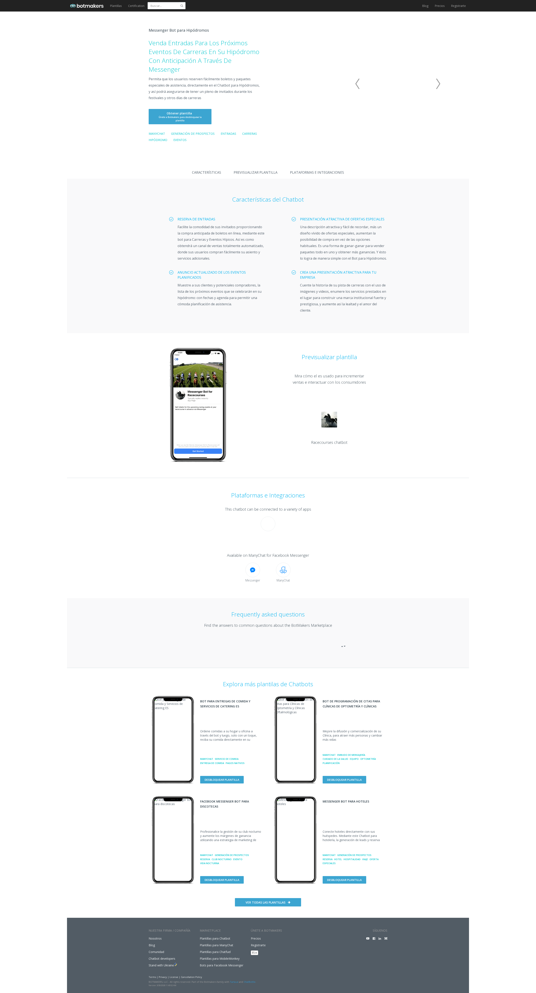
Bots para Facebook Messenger (221, 965)
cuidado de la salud (335, 758)
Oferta (374, 859)
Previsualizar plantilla (255, 172)
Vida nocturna (209, 863)
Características (206, 172)
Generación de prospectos (193, 134)
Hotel (338, 859)
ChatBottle (249, 981)
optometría (368, 758)
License (174, 977)
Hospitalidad (352, 859)
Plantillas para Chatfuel (215, 952)
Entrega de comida (212, 763)
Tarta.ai (234, 981)
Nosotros (155, 938)
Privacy (163, 977)
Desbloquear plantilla (222, 780)
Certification (136, 6)
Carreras (249, 134)
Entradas (228, 134)
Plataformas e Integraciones (317, 172)
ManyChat (157, 134)
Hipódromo (158, 140)
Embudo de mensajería (351, 754)
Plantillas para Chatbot (215, 938)
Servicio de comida (226, 758)
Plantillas (116, 6)
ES (253, 952)
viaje (365, 859)
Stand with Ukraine (161, 965)
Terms (152, 977)
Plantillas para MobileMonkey (220, 959)
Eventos (180, 140)
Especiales (329, 863)
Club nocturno (222, 859)
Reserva (205, 859)
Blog (425, 6)
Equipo (354, 758)
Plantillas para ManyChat (216, 945)
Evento (237, 859)
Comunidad (156, 952)
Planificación (331, 763)
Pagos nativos (235, 763)
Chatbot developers (162, 959)
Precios (440, 6)
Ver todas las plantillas (265, 902)
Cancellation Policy (191, 977)
